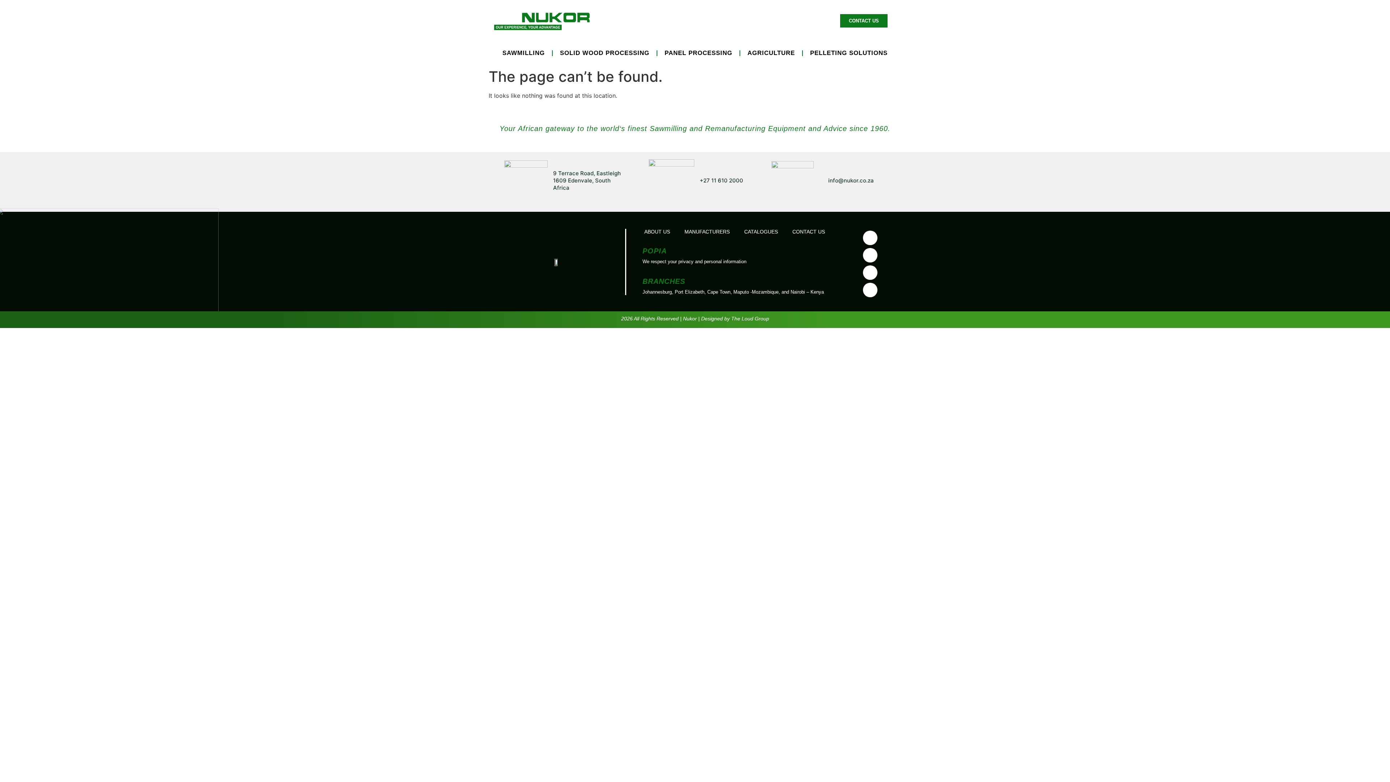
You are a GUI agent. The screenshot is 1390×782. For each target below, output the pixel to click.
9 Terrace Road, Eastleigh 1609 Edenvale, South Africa (587, 180)
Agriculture (771, 53)
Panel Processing (698, 53)
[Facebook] (870, 238)
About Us (812, 21)
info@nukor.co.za (851, 180)
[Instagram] (870, 290)
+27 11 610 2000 (721, 180)
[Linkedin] (870, 272)
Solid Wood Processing (604, 53)
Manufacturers (705, 21)
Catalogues (761, 232)
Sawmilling (523, 53)
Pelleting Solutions (849, 53)
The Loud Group (750, 318)
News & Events (763, 21)
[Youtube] (870, 255)
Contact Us (808, 232)
